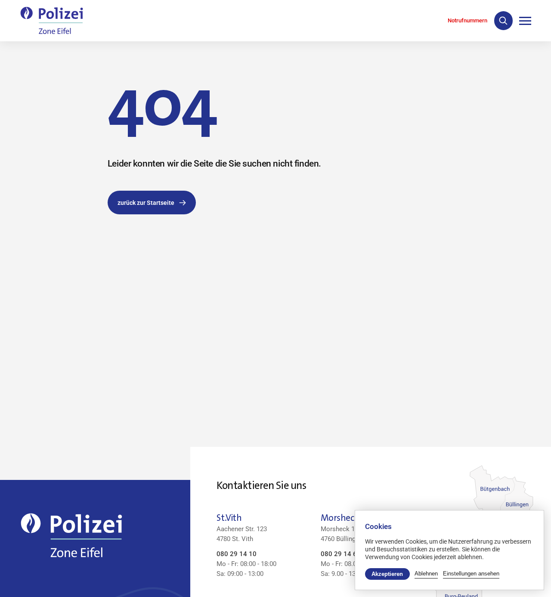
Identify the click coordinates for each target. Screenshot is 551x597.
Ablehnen (426, 573)
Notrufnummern (467, 20)
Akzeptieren (387, 574)
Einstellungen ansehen (471, 573)
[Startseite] (52, 20)
